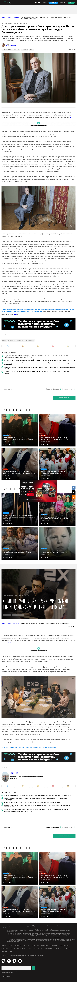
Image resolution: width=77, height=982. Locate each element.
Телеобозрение (64, 945)
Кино (33, 945)
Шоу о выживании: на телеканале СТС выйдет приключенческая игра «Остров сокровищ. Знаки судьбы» (37, 795)
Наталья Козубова (11, 45)
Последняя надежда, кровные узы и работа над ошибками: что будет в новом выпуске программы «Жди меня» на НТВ (39, 368)
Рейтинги (58, 948)
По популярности (67, 389)
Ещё (70, 2)
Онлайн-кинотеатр (42, 945)
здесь (70, 117)
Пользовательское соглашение (36, 955)
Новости (32, 49)
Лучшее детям (21, 948)
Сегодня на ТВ (16, 49)
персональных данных (7, 972)
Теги (11, 951)
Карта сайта (5, 955)
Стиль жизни (31, 948)
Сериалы (26, 945)
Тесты (10, 945)
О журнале (67, 948)
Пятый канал (25, 49)
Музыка (40, 948)
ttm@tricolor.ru (57, 937)
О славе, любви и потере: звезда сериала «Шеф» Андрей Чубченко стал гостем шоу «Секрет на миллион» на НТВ (39, 360)
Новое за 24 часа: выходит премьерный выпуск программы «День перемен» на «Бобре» (32, 802)
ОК (33, 968)
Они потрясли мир (6, 49)
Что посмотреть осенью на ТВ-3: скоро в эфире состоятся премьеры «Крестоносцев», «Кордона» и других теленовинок (37, 363)
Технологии (53, 945)
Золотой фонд (49, 948)
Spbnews (9, 976)
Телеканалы (18, 945)
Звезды (13, 948)
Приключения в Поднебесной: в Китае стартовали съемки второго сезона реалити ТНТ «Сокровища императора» (36, 798)
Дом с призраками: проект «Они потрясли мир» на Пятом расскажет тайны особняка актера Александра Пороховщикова (37, 806)
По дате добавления (52, 389)
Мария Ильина (14, 773)
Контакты (4, 951)
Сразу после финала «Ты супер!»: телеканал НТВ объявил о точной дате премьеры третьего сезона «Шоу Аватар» (37, 372)
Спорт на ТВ (5, 948)
